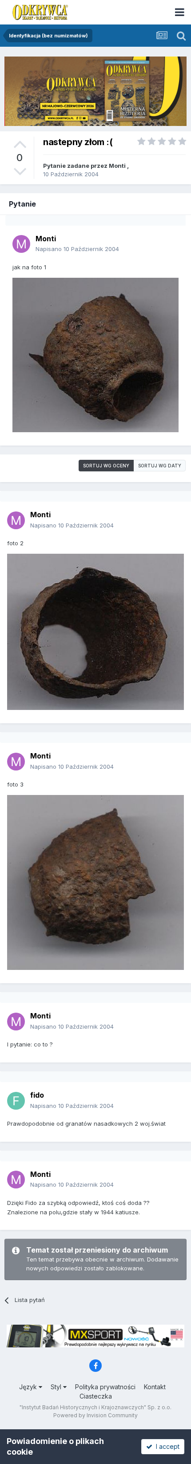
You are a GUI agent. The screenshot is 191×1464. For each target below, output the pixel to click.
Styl (57, 1387)
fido (37, 1095)
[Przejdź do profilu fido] (16, 1101)
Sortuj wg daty (159, 465)
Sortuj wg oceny (106, 465)
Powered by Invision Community (95, 1415)
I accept (165, 1446)
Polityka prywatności (105, 1387)
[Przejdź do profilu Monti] (21, 244)
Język (29, 1387)
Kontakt (155, 1387)
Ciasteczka (96, 1396)
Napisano (77, 248)
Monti (117, 165)
